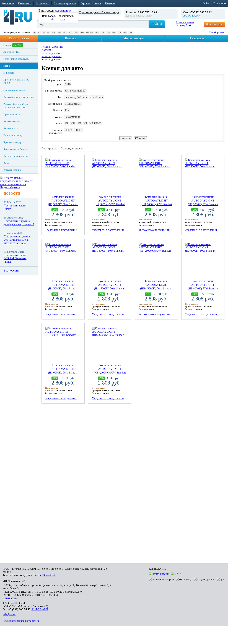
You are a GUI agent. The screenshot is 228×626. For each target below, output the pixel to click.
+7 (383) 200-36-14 (14, 602)
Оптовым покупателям (65, 3)
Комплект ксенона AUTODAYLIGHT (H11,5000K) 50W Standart (109, 285)
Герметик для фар (12, 135)
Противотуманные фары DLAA (16, 81)
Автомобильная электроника (18, 97)
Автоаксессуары (11, 121)
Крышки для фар (12, 142)
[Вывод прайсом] (222, 147)
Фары (6, 163)
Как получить (43, 3)
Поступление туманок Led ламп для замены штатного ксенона (17, 240)
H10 (53, 33)
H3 (39, 33)
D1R (102, 33)
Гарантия (85, 3)
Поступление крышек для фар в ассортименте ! (19, 222)
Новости (12, 193)
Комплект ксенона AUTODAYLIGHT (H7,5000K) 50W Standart (203, 200)
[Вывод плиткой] (209, 147)
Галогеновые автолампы (16, 59)
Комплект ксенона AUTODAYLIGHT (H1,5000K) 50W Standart (63, 285)
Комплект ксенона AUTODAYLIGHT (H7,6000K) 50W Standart (110, 200)
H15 (65, 33)
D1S (97, 33)
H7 (48, 33)
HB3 (76, 33)
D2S (114, 33)
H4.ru (6, 568)
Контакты (110, 3)
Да (52, 19)
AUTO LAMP (191, 15)
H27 (70, 33)
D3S (119, 33)
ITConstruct (48, 575)
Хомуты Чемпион (12, 170)
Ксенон (7, 66)
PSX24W (89, 33)
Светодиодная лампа (14, 90)
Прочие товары (11, 114)
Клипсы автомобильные (16, 149)
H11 (59, 33)
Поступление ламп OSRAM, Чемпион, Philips (15, 258)
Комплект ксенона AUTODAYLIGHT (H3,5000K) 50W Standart (63, 200)
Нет (62, 19)
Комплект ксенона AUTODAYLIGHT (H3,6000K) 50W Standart (203, 285)
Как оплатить (25, 3)
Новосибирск (63, 10)
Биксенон (8, 72)
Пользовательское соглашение (21, 620)
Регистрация (219, 3)
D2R (108, 33)
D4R (130, 33)
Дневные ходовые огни (15, 156)
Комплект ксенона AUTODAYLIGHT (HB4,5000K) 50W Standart (156, 285)
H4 (44, 33)
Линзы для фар (11, 52)
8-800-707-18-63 (12, 606)
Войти (206, 3)
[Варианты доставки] (159, 573)
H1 (34, 33)
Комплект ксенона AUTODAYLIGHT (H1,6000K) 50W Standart (63, 369)
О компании (8, 3)
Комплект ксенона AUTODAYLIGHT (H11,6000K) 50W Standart (156, 200)
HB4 (82, 33)
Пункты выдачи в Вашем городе (99, 12)
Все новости (11, 270)
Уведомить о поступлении (61, 229)
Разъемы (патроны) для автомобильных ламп (15, 106)
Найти (157, 23)
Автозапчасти (10, 128)
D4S (125, 33)
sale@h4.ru (9, 614)
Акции (97, 3)
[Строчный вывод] (215, 147)
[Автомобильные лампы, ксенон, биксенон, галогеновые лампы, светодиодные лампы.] (18, 17)
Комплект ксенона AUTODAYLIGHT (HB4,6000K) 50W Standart (110, 369)
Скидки (12, 45)
